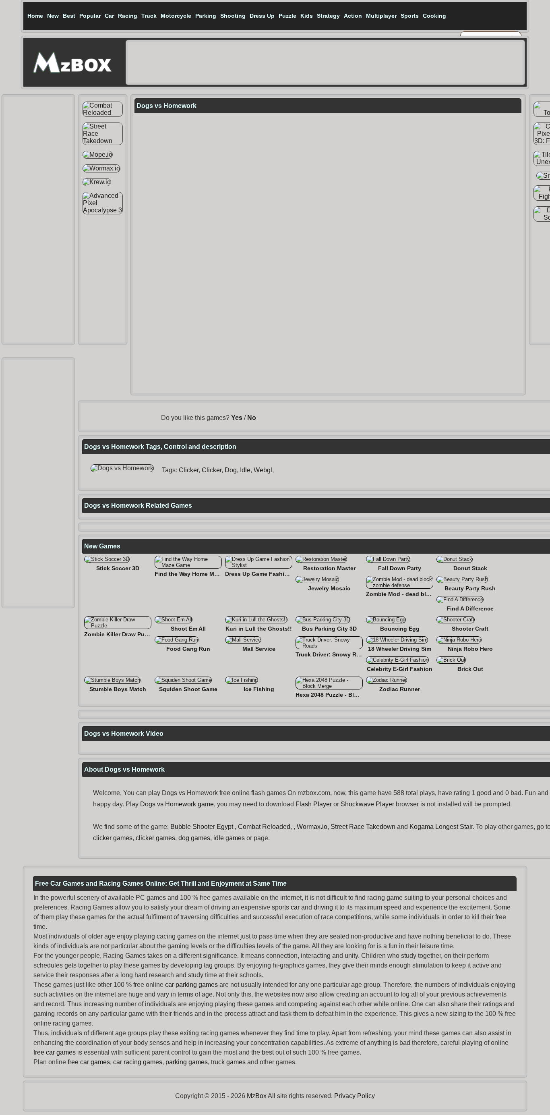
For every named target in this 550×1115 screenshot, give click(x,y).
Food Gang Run (188, 649)
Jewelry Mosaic (329, 588)
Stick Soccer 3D (117, 568)
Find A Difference (470, 608)
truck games (228, 1062)
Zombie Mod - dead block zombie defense (423, 594)
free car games (54, 1052)
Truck (149, 15)
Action (353, 15)
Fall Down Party (399, 568)
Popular (90, 15)
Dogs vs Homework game (177, 804)
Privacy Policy (354, 1095)
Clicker (188, 470)
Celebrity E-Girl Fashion (399, 669)
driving (323, 907)
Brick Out (470, 669)
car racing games (137, 1062)
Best (69, 15)
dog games (194, 838)
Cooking (434, 15)
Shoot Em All (188, 628)
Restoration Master (329, 568)
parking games (186, 1062)
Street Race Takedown (363, 826)
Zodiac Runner (399, 689)
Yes (236, 417)
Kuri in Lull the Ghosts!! (258, 628)
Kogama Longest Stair (441, 826)
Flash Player (314, 804)
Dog (231, 470)
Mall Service (258, 649)
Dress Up (262, 15)
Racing (127, 15)
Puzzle (287, 15)
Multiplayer (381, 15)
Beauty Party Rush (470, 588)
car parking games (191, 984)
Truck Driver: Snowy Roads (333, 654)
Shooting (233, 15)
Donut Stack (470, 568)
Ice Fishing (259, 689)
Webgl (263, 470)
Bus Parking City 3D (329, 628)
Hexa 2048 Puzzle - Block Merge (339, 694)
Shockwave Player (367, 804)
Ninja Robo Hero (470, 649)
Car (109, 15)
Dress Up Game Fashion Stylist (267, 574)
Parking (205, 15)
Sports (410, 15)
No (251, 417)
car (295, 907)
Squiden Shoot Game (188, 689)
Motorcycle (176, 15)
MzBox (257, 1095)
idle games (229, 838)
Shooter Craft (470, 628)
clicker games (112, 838)
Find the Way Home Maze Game (198, 574)
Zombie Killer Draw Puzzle (119, 634)
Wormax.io (312, 826)
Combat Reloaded (264, 826)
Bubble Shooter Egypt (201, 826)
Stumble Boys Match (117, 689)
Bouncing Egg (400, 628)
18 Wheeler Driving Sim (399, 649)
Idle (245, 470)
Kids (306, 15)
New (53, 15)
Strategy (328, 15)
